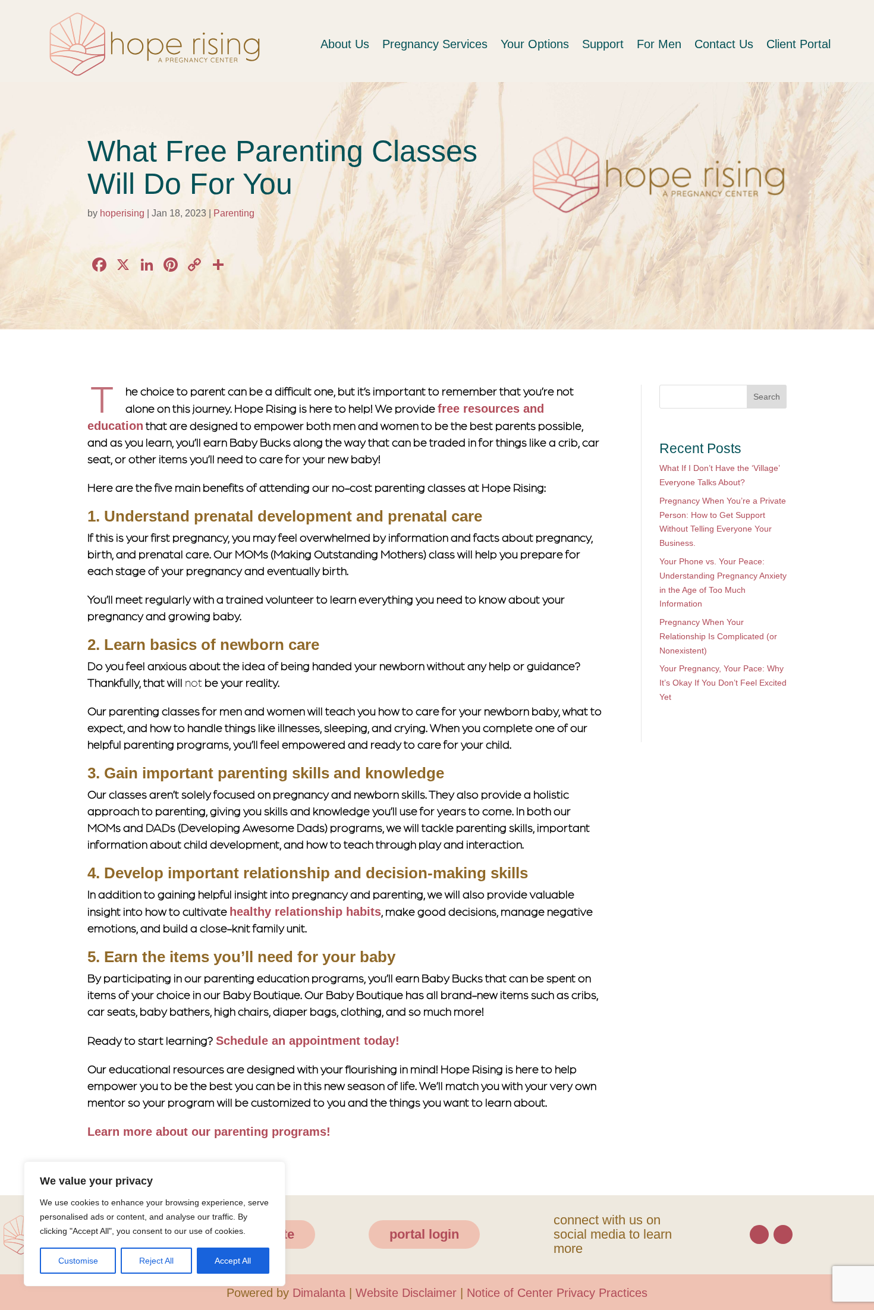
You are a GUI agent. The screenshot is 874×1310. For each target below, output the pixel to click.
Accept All (232, 1260)
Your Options (520, 44)
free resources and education (520, 409)
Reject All (155, 1260)
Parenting (241, 213)
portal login (420, 1232)
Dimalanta (314, 1290)
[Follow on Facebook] (759, 1232)
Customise (77, 1260)
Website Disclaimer (405, 1290)
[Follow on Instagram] (783, 1232)
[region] (154, 1216)
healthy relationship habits (303, 911)
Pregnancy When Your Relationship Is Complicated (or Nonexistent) (723, 636)
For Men (649, 44)
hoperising (125, 213)
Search (765, 396)
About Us (323, 44)
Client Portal (795, 44)
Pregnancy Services (416, 44)
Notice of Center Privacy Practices (563, 1290)
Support (591, 44)
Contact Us (715, 44)
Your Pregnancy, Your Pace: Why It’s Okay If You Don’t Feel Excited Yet (721, 683)
